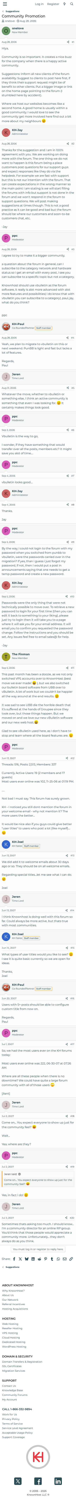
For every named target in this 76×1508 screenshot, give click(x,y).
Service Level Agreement (17, 1428)
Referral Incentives (13, 1304)
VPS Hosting (10, 1333)
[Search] (71, 4)
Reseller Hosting (12, 1328)
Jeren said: (10, 1174)
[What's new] (64, 4)
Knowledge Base (12, 1390)
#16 (72, 998)
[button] (5, 4)
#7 (72, 475)
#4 (72, 337)
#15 (72, 947)
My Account (9, 1399)
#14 (72, 910)
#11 (72, 667)
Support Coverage (13, 1437)
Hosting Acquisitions (15, 1308)
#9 (72, 542)
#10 (72, 596)
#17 (72, 1044)
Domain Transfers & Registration (22, 1361)
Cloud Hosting (11, 1337)
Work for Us (9, 1414)
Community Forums (14, 1395)
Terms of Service (12, 1423)
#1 (73, 41)
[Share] (68, 42)
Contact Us (9, 1385)
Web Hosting (10, 1324)
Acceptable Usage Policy (17, 1432)
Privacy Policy (11, 1419)
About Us (8, 1295)
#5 (72, 387)
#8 (72, 504)
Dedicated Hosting (13, 1342)
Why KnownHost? (13, 1290)
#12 (72, 758)
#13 (72, 855)
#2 (72, 143)
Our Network (10, 1299)
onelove (10, 21)
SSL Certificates (12, 1366)
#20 (72, 1217)
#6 (72, 430)
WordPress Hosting (14, 1346)
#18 (72, 1116)
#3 (72, 249)
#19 (72, 1166)
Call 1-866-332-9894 (17, 1409)
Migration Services (13, 1370)
